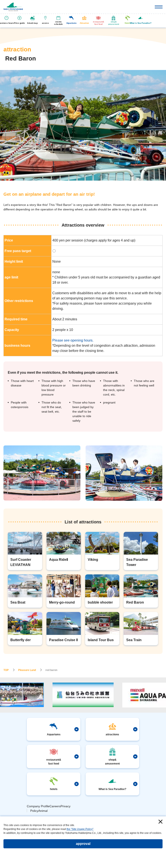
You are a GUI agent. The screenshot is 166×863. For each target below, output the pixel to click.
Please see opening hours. (72, 340)
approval (83, 844)
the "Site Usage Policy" (80, 829)
